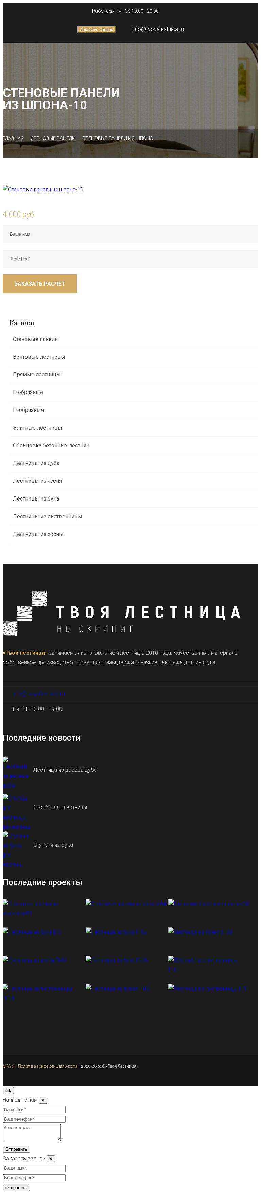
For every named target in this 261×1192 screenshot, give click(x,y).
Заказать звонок (96, 29)
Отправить (16, 1149)
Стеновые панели (53, 138)
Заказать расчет (39, 284)
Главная (13, 138)
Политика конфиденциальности (47, 1066)
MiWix (8, 1066)
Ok (8, 1090)
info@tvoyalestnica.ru (158, 29)
